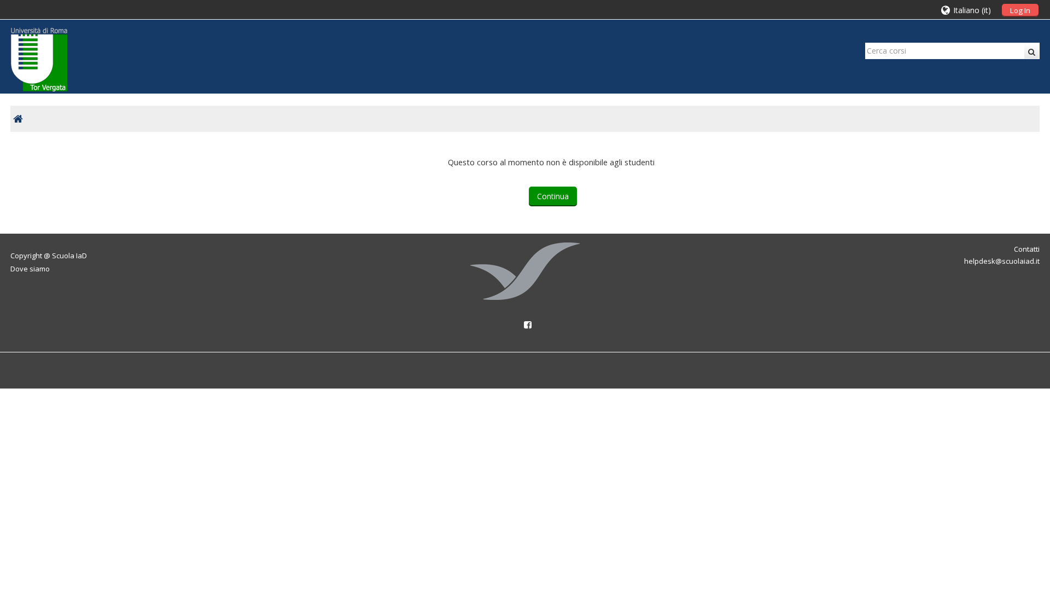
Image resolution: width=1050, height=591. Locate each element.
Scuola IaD (69, 255)
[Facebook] (525, 324)
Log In (1020, 10)
